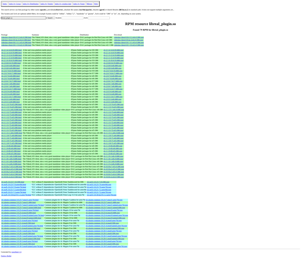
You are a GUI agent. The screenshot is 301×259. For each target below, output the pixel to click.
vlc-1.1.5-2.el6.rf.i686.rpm (113, 164)
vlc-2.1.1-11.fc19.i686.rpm (113, 58)
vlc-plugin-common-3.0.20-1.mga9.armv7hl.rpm (104, 231)
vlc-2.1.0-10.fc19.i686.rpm (113, 60)
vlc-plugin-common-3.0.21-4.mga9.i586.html (18, 223)
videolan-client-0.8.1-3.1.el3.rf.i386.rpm (129, 43)
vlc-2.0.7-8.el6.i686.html (10, 76)
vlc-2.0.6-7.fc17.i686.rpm (112, 81)
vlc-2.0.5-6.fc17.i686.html (11, 89)
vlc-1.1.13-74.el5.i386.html (11, 104)
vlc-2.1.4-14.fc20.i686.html (11, 50)
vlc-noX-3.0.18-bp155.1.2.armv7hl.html (16, 195)
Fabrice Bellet (6, 256)
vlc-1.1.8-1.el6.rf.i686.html (11, 159)
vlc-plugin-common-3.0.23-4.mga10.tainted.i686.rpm (105, 218)
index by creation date (63, 4)
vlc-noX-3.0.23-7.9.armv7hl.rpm (99, 187)
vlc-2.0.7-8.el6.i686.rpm (112, 76)
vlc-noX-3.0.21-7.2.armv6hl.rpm (99, 190)
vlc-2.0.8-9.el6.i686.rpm (112, 66)
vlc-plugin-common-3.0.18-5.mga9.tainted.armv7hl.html (22, 246)
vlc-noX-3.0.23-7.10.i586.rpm (98, 182)
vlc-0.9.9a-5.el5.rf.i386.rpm (113, 172)
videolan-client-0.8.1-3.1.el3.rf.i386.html (16, 43)
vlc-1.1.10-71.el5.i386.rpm (113, 141)
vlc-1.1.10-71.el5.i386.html (11, 141)
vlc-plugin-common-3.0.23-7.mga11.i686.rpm (103, 202)
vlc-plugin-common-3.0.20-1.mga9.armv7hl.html (19, 231)
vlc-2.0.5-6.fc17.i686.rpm (112, 89)
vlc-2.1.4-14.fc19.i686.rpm (113, 53)
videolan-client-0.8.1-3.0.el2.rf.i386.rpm (129, 45)
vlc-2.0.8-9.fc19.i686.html (11, 63)
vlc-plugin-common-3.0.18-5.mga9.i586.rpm (102, 244)
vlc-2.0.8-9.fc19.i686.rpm (112, 63)
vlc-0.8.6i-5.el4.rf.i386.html (11, 174)
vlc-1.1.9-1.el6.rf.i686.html (11, 156)
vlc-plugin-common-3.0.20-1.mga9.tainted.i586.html (20, 239)
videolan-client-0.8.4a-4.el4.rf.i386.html (16, 40)
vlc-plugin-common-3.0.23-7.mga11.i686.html (18, 202)
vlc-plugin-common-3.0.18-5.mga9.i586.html (18, 244)
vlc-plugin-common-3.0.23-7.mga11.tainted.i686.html (21, 208)
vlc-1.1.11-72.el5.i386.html (11, 128)
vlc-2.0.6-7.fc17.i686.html (11, 81)
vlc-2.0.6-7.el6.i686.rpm (112, 84)
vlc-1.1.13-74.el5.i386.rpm (113, 104)
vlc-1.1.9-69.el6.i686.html (11, 146)
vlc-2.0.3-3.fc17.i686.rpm (112, 97)
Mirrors (89, 4)
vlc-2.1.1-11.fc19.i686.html (11, 58)
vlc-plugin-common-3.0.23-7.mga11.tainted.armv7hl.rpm (107, 205)
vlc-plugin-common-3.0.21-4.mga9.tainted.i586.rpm (105, 228)
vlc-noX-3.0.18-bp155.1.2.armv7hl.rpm (101, 195)
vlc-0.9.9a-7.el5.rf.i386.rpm (113, 167)
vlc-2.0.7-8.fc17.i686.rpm (112, 73)
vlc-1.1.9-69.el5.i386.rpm (112, 151)
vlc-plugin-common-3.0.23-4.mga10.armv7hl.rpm (104, 210)
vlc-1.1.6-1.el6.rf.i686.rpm (113, 161)
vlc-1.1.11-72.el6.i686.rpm (113, 123)
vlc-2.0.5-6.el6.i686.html (10, 92)
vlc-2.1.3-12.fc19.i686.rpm (113, 55)
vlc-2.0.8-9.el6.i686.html (10, 66)
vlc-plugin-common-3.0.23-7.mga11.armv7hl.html (19, 200)
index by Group (15, 4)
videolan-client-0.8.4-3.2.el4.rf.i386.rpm (129, 37)
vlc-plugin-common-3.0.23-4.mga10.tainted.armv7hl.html (22, 215)
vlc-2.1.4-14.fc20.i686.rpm (113, 50)
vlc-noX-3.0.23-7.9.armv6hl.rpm (99, 185)
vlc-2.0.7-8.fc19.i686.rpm (112, 71)
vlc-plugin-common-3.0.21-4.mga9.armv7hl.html (19, 221)
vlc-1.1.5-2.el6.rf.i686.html (11, 164)
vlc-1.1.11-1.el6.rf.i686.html (11, 133)
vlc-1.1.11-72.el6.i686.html (11, 123)
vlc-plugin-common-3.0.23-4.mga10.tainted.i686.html (21, 218)
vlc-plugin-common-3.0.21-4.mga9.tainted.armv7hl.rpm (106, 226)
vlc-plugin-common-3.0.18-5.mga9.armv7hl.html (19, 241)
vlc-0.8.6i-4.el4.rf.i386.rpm (113, 177)
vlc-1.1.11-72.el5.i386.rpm (113, 128)
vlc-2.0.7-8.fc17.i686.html (11, 73)
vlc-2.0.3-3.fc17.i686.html (11, 97)
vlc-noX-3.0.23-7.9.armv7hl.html (13, 187)
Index (5, 4)
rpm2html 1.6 (16, 252)
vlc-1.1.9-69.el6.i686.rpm (112, 146)
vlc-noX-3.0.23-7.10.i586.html (12, 182)
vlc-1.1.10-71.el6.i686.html (11, 136)
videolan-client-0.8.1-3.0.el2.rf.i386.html (16, 45)
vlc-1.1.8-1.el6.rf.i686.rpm (113, 159)
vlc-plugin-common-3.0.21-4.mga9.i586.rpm (102, 223)
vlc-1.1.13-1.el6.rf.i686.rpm (113, 110)
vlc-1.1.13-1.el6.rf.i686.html (11, 110)
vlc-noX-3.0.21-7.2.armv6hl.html (13, 190)
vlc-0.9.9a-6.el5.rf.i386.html (11, 169)
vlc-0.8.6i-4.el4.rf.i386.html (11, 177)
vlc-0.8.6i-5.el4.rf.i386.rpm (113, 174)
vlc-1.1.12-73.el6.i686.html (11, 112)
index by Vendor (47, 4)
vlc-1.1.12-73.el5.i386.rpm (113, 117)
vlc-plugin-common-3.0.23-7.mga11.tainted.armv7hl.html (22, 205)
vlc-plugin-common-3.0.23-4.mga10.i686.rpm (103, 213)
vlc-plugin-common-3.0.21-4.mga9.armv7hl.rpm (104, 221)
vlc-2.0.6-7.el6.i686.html (10, 84)
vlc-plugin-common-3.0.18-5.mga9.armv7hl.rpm (104, 241)
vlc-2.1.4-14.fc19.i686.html (11, 53)
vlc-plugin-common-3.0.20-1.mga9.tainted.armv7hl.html (22, 236)
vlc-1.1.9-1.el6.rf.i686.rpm (113, 156)
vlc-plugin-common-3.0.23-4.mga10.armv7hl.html (20, 210)
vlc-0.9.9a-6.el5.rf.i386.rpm (113, 169)
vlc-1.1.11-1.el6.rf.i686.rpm (113, 133)
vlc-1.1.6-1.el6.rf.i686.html (11, 161)
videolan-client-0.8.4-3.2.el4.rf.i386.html (16, 37)
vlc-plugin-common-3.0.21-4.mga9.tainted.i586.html (20, 228)
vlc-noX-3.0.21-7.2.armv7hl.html (13, 192)
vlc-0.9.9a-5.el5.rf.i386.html (11, 172)
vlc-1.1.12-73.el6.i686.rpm (113, 112)
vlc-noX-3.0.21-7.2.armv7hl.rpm (99, 192)
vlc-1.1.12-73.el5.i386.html (11, 117)
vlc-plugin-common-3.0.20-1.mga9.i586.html (18, 234)
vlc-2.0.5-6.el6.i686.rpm (112, 92)
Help (96, 4)
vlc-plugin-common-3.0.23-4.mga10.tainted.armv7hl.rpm (107, 215)
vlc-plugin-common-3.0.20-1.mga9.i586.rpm (102, 234)
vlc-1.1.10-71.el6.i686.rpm (113, 136)
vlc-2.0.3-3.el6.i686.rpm (112, 99)
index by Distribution (31, 4)
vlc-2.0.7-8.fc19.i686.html (11, 71)
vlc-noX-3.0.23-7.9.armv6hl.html (13, 185)
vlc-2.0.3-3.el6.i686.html (10, 99)
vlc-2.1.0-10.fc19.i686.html (11, 60)
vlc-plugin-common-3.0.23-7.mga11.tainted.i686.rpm (105, 208)
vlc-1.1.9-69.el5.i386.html (11, 151)
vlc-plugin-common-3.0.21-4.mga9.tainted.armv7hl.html (22, 226)
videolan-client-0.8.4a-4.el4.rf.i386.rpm (128, 40)
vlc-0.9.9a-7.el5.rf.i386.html (11, 167)
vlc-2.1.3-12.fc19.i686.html (11, 55)
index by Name (79, 4)
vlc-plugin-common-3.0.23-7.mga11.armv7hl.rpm (104, 200)
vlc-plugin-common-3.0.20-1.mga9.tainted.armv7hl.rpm (106, 236)
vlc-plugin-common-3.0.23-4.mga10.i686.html (18, 213)
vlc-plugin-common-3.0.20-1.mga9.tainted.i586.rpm (105, 239)
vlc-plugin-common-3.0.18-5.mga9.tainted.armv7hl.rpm (106, 246)
